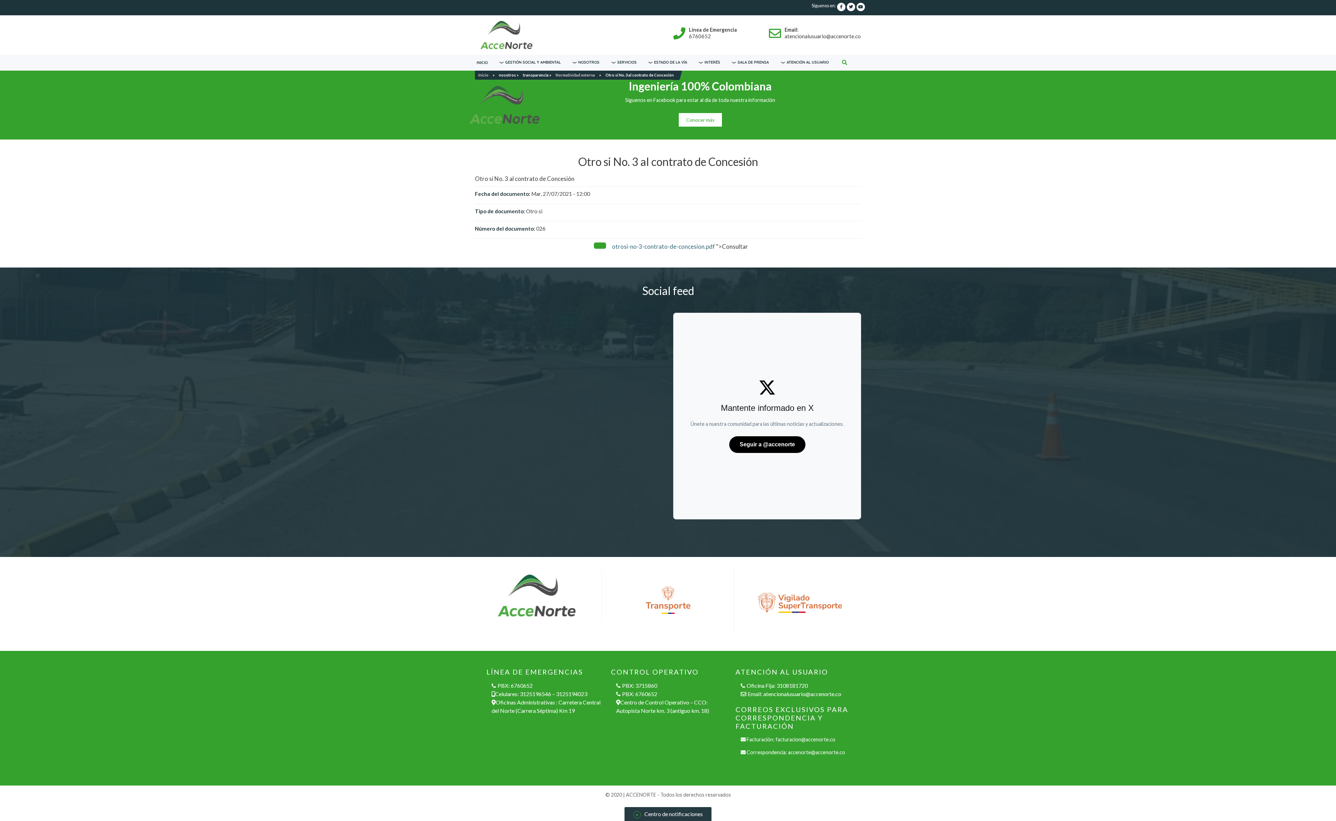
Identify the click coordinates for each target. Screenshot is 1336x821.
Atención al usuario (808, 62)
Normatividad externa (575, 75)
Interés (712, 62)
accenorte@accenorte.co (816, 752)
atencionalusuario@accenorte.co (802, 694)
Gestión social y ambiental (533, 62)
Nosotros (588, 62)
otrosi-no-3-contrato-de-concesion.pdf (663, 246)
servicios (627, 62)
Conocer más (700, 120)
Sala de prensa (753, 62)
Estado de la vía (670, 62)
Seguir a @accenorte (767, 444)
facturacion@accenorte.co (805, 739)
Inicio (482, 62)
